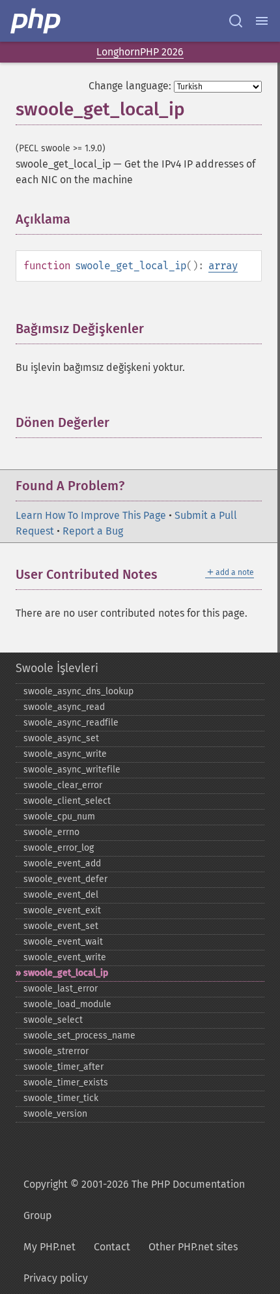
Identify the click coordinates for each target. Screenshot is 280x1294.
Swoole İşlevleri (57, 668)
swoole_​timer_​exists (65, 1082)
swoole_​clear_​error (62, 785)
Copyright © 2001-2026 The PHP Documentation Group (134, 1200)
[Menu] (262, 21)
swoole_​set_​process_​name (79, 1035)
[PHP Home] (36, 21)
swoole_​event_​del (60, 894)
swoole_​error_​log (58, 847)
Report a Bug (93, 531)
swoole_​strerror (56, 1051)
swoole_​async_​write (65, 753)
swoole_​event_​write (64, 957)
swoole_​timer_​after (63, 1066)
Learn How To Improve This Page (91, 515)
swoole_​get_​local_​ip (65, 972)
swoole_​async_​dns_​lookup (78, 691)
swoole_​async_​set (61, 738)
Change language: (130, 86)
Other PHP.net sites (193, 1247)
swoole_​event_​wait (63, 941)
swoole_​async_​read (64, 707)
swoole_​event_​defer (65, 879)
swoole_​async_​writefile (71, 769)
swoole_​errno (51, 832)
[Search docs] (236, 21)
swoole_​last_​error (60, 988)
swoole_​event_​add (62, 863)
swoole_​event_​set (60, 926)
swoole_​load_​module (67, 1004)
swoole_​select (53, 1019)
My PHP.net (49, 1247)
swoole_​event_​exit (62, 910)
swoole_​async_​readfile (71, 722)
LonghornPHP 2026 (140, 52)
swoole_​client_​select (67, 800)
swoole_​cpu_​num (59, 816)
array (223, 265)
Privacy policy (55, 1278)
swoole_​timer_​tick (60, 1098)
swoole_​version (55, 1113)
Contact (112, 1247)
